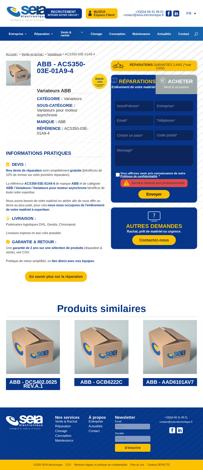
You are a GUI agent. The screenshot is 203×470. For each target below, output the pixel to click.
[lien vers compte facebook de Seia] (169, 13)
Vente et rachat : (32, 54)
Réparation (42, 33)
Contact (183, 33)
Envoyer (154, 194)
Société (119, 433)
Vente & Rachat (66, 421)
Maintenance (141, 33)
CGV (68, 464)
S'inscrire (133, 448)
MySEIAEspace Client (104, 13)
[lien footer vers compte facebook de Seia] (172, 430)
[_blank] (180, 430)
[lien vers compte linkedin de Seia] (176, 13)
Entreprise (16, 33)
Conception (117, 33)
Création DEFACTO (158, 464)
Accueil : (12, 54)
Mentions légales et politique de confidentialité (100, 464)
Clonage (96, 33)
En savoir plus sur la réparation (56, 277)
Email (118, 421)
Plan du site (137, 464)
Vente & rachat (66, 34)
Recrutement (63, 13)
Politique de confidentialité (138, 176)
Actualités (164, 33)
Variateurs (54, 54)
